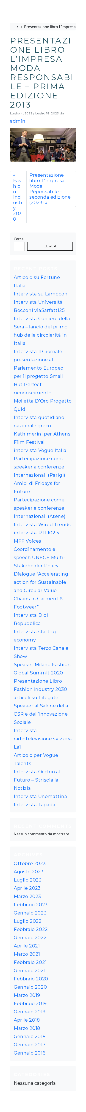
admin (17, 121)
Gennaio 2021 (29, 970)
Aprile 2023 (27, 888)
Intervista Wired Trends (42, 524)
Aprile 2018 (27, 1020)
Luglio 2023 (28, 880)
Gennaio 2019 (29, 1012)
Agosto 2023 (29, 871)
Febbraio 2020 (31, 979)
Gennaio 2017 (29, 1044)
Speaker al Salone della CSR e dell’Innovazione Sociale (41, 714)
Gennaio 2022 (30, 937)
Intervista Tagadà (34, 804)
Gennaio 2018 (29, 1036)
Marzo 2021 (27, 954)
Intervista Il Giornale (38, 351)
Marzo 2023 (27, 896)
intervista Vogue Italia (40, 450)
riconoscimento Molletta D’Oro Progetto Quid (43, 401)
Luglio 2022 (28, 921)
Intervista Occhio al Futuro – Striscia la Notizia (37, 780)
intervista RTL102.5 (36, 533)
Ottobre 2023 (30, 863)
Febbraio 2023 (31, 904)
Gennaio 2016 (29, 1053)
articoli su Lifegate (36, 697)
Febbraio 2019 (30, 1003)
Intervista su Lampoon (41, 294)
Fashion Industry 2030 (18, 200)
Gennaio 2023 (30, 913)
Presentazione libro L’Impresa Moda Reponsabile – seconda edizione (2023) (50, 188)
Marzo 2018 (27, 1028)
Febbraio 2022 (31, 929)
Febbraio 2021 (30, 962)
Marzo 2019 (27, 995)
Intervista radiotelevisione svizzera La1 (43, 739)
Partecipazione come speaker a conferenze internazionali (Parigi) (39, 467)
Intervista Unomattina (40, 796)
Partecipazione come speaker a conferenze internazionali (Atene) (39, 508)
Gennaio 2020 (30, 987)
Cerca (19, 238)
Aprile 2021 (27, 946)
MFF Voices (27, 541)
